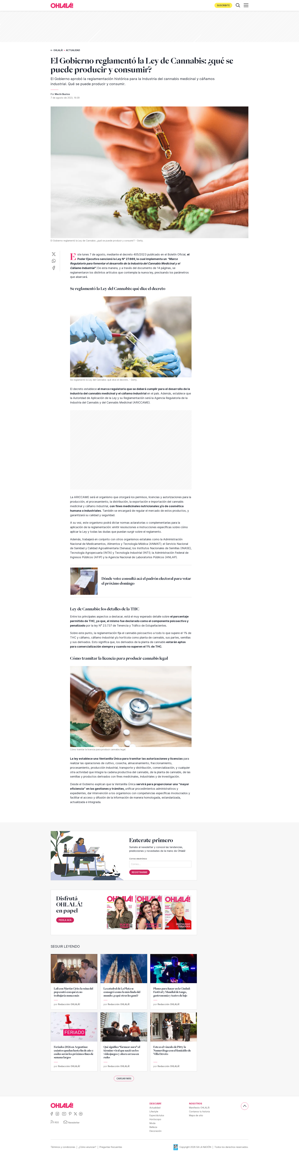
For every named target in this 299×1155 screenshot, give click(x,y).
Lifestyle (154, 1111)
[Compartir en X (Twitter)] (54, 254)
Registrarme (139, 872)
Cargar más (123, 1078)
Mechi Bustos (62, 94)
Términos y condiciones (63, 1147)
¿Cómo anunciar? (87, 1147)
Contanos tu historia (199, 1111)
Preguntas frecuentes (111, 1147)
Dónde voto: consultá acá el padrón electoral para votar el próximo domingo (146, 581)
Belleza (153, 1127)
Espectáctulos (157, 1115)
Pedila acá (65, 920)
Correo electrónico (138, 859)
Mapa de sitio (196, 1115)
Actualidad (73, 50)
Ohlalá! (58, 50)
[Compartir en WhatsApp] (54, 261)
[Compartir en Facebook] (54, 268)
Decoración (155, 1131)
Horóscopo (155, 1119)
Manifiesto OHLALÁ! (199, 1107)
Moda (152, 1123)
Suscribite (223, 5)
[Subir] (244, 1106)
